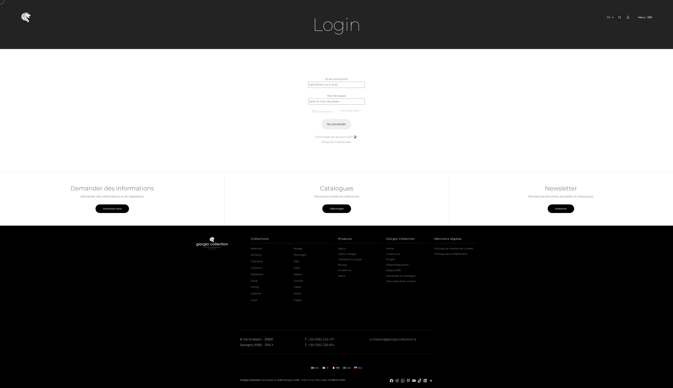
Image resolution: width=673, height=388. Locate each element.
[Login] (630, 17)
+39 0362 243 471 (321, 339)
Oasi (296, 261)
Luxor (254, 300)
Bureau (342, 264)
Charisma (257, 261)
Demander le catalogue (400, 275)
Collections (393, 254)
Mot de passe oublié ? (350, 111)
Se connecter (336, 124)
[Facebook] (391, 380)
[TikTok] (419, 380)
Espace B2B (393, 270)
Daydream (257, 274)
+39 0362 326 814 (321, 345)
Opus (297, 267)
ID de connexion (336, 79)
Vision (297, 293)
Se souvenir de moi (324, 112)
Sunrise (298, 280)
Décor (342, 275)
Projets (390, 259)
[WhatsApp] (403, 380)
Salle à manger (347, 254)
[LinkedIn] (425, 380)
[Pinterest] (408, 380)
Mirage (298, 248)
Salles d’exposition (397, 264)
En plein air (345, 270)
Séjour (342, 248)
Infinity (255, 287)
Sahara (298, 274)
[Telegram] (431, 380)
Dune (254, 280)
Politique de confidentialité (450, 254)
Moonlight (300, 254)
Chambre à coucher (350, 259)
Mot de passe (336, 95)
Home (390, 248)
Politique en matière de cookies (453, 248)
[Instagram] (397, 380)
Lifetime (256, 293)
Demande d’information (401, 281)
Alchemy (256, 254)
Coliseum (256, 267)
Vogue (298, 300)
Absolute (256, 248)
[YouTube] (414, 380)
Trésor (297, 287)
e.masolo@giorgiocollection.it (393, 339)
